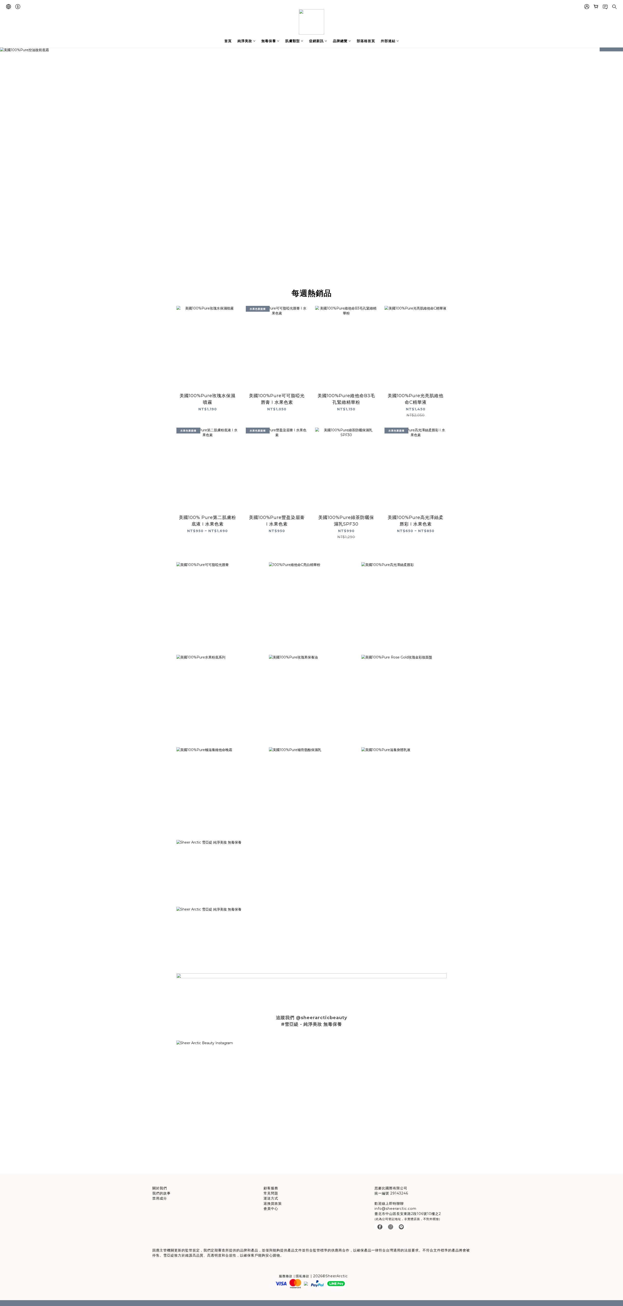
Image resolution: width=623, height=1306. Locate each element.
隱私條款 (302, 1276)
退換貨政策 (273, 1203)
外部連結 (388, 41)
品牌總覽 (340, 41)
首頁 (228, 41)
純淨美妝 (245, 41)
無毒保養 (268, 41)
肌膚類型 (292, 41)
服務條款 (286, 1276)
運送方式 (271, 1198)
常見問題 (271, 1193)
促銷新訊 (316, 41)
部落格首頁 (366, 41)
